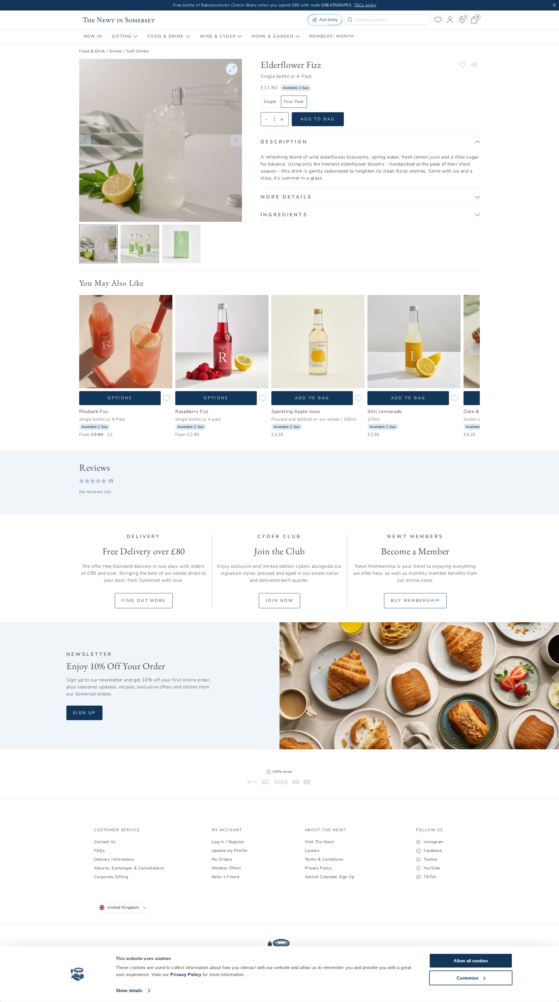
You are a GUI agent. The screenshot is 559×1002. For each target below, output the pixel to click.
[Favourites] (438, 20)
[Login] (450, 20)
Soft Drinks (137, 51)
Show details (129, 990)
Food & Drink (92, 51)
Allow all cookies (471, 960)
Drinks (115, 51)
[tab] (93, 36)
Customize (467, 977)
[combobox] (123, 907)
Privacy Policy (185, 974)
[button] (85, 140)
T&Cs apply (365, 5)
